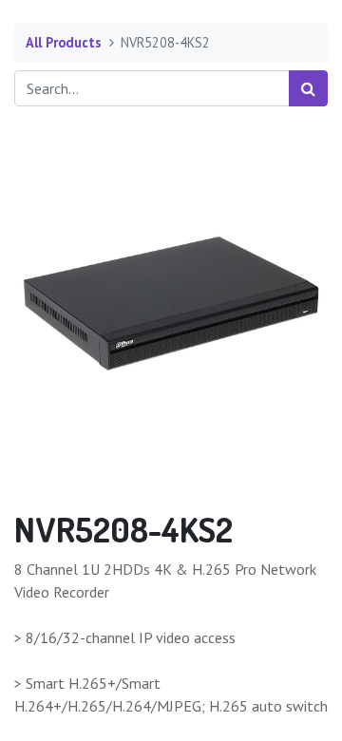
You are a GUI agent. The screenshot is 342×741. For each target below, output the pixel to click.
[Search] (308, 88)
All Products (64, 42)
